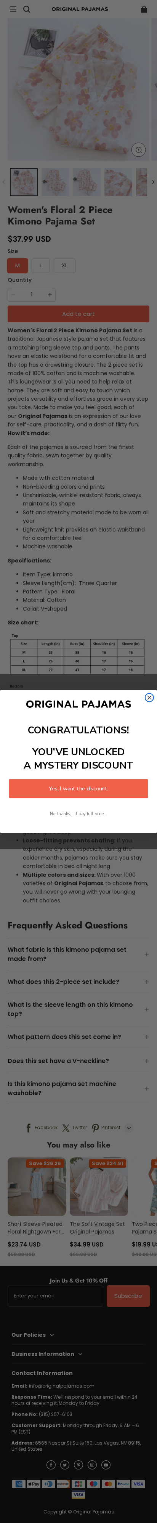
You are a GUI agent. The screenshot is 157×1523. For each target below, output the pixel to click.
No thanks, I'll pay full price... (78, 814)
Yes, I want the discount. (78, 788)
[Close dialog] (149, 697)
